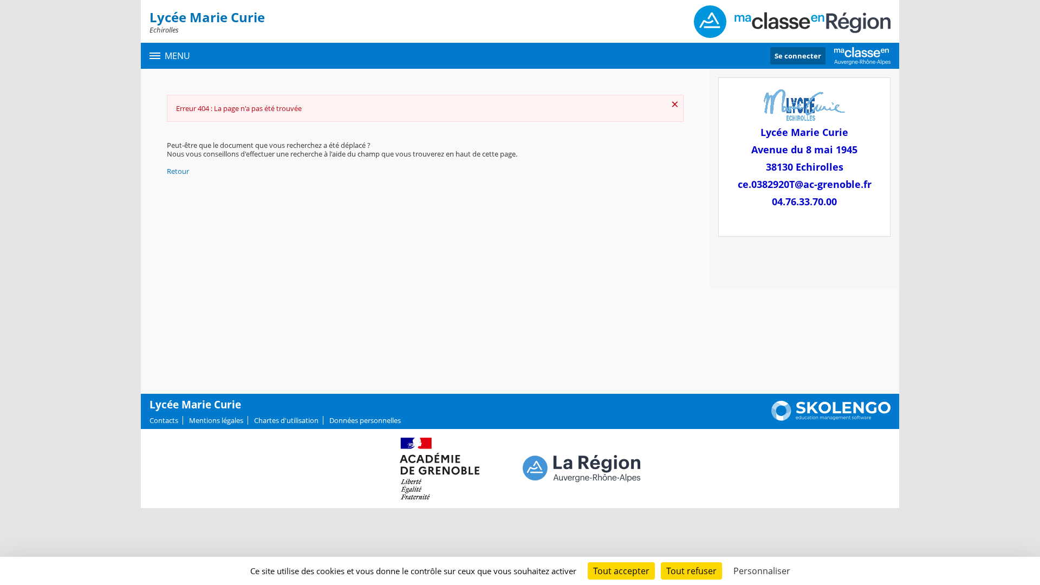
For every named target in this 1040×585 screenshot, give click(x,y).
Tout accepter (621, 571)
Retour (178, 171)
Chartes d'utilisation (286, 420)
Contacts (164, 420)
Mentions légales (216, 420)
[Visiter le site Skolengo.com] (830, 418)
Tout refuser (691, 571)
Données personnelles (365, 420)
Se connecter (798, 56)
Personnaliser (761, 571)
